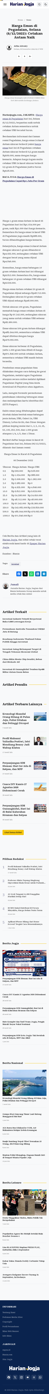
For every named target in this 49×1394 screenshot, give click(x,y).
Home (20, 20)
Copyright (7, 1322)
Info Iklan (7, 1336)
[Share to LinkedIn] (37, 573)
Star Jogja (7, 1359)
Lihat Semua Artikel (13, 832)
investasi (15, 564)
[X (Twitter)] (15, 1377)
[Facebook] (8, 1377)
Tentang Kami (9, 1312)
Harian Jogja (10, 540)
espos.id (6, 1350)
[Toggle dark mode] (45, 4)
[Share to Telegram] (43, 573)
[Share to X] (25, 573)
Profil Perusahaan (11, 1327)
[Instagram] (21, 1377)
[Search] (39, 4)
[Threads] (33, 1377)
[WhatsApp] (40, 1377)
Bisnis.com (7, 1355)
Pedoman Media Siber (13, 1317)
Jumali (14, 584)
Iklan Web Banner (11, 1331)
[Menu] (5, 4)
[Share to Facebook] (18, 573)
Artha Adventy (21, 46)
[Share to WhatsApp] (31, 573)
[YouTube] (27, 1377)
